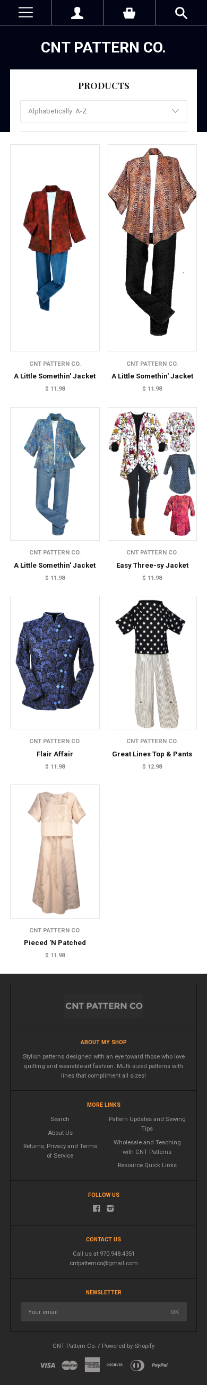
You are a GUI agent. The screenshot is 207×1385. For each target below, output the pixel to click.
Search (60, 1119)
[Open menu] (25, 12)
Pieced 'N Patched (55, 943)
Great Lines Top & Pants (152, 754)
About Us (60, 1133)
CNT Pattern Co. (103, 47)
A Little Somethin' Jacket (55, 376)
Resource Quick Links (147, 1165)
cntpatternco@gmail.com (104, 1263)
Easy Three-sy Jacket (152, 565)
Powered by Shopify (128, 1346)
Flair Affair (55, 754)
